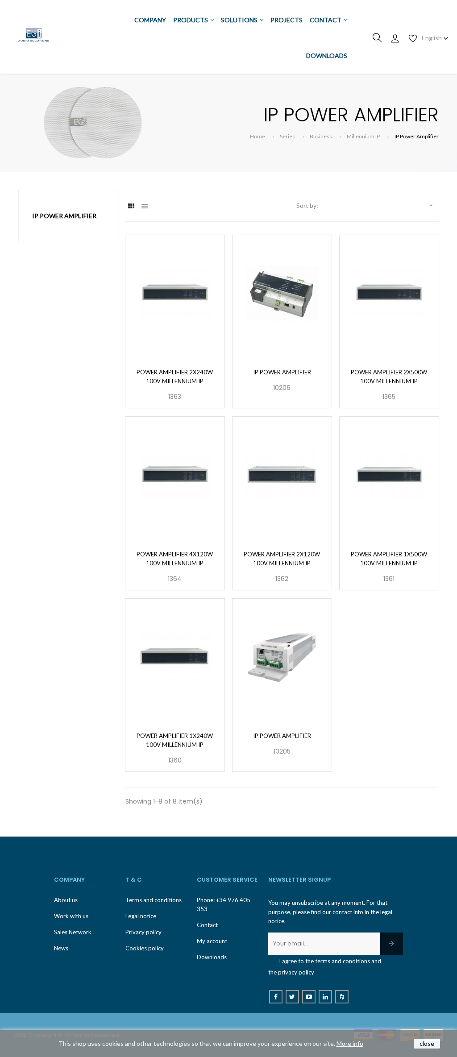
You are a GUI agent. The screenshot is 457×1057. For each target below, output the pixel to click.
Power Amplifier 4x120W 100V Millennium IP (175, 559)
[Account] (395, 38)
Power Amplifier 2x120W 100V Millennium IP (282, 559)
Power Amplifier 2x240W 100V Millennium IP (175, 377)
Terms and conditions (153, 900)
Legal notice (140, 916)
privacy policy (296, 972)
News (61, 948)
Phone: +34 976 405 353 (223, 904)
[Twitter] (292, 997)
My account (212, 941)
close (427, 1043)
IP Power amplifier (282, 372)
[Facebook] (276, 997)
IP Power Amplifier (64, 216)
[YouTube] (309, 997)
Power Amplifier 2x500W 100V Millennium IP (389, 377)
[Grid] (131, 205)
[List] (144, 205)
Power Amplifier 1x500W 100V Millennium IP (389, 559)
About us (66, 900)
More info (350, 1043)
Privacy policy (143, 932)
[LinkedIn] (325, 997)
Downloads (212, 957)
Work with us (71, 916)
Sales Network (72, 932)
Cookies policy (144, 948)
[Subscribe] (391, 944)
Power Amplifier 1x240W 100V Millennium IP (175, 740)
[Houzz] (342, 997)
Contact (207, 925)
